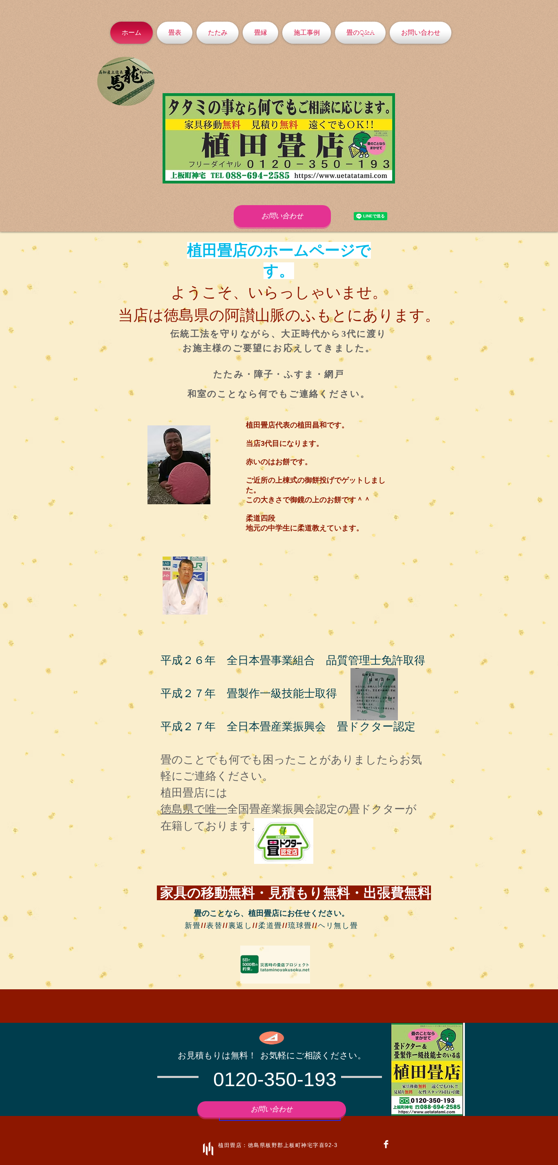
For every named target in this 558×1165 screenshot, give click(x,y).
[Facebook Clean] (386, 1144)
